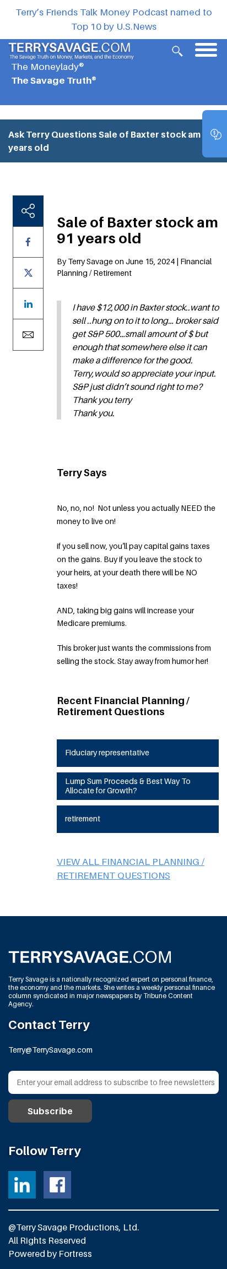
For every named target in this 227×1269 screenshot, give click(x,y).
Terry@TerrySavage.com (50, 1049)
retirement (82, 818)
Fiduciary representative (107, 752)
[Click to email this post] (28, 334)
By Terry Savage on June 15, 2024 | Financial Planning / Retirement (134, 267)
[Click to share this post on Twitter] (28, 273)
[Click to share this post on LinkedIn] (28, 303)
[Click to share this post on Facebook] (28, 242)
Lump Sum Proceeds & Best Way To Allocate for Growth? (128, 785)
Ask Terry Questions (52, 134)
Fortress (75, 1253)
